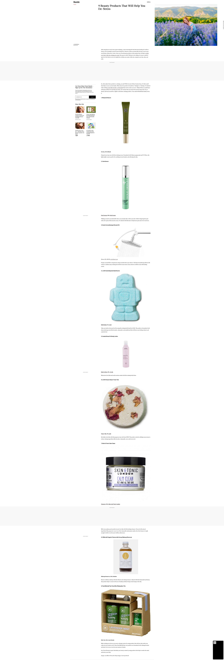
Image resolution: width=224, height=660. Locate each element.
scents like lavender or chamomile (115, 87)
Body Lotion (104, 372)
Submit (92, 97)
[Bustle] (77, 2)
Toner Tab (103, 433)
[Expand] (214, 641)
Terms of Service (92, 99)
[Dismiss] (222, 641)
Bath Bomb (104, 324)
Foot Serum (104, 215)
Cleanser (103, 504)
